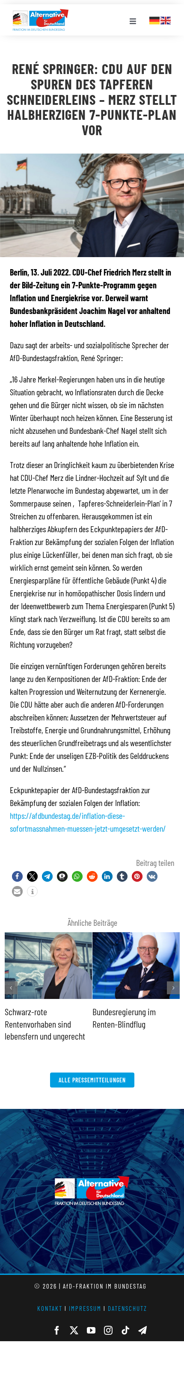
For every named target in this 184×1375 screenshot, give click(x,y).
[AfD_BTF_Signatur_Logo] (40, 13)
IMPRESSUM (85, 1308)
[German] (154, 19)
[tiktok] (125, 1330)
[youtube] (91, 1330)
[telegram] (142, 1330)
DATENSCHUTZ (127, 1308)
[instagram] (108, 1330)
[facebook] (57, 1330)
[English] (166, 19)
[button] (17, 876)
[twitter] (74, 1330)
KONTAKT (49, 1308)
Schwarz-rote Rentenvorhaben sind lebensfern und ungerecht (45, 1023)
